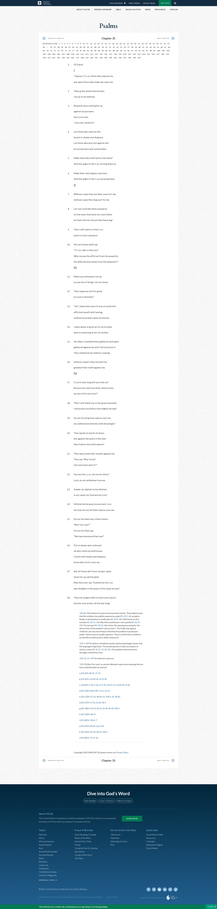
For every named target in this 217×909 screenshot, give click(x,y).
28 (150, 44)
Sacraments (80, 851)
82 (92, 51)
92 (128, 51)
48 (95, 47)
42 (73, 47)
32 (165, 44)
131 (49, 58)
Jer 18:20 (116, 696)
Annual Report (45, 845)
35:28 (83, 738)
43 (77, 47)
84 (99, 51)
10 (84, 44)
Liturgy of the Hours (83, 855)
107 (63, 54)
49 (99, 47)
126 (153, 54)
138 (82, 58)
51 (106, 47)
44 (81, 47)
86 (106, 51)
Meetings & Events (118, 841)
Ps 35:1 (124, 616)
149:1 (116, 708)
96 (143, 51)
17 (109, 44)
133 (58, 58)
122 (134, 54)
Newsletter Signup (154, 845)
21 (124, 44)
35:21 (83, 726)
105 (53, 54)
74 (62, 51)
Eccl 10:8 (117, 685)
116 (105, 54)
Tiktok (176, 889)
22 (128, 44)
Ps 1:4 (89, 679)
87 (110, 51)
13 (95, 44)
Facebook (154, 889)
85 (103, 51)
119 (120, 54)
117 (110, 54)
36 (51, 47)
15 (102, 44)
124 (143, 54)
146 (120, 58)
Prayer (78, 845)
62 (147, 47)
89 (117, 51)
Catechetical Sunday (48, 872)
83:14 (95, 679)
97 (147, 51)
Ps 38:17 (92, 714)
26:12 (98, 708)
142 (101, 58)
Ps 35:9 (114, 619)
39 (62, 47)
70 (47, 51)
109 (72, 54)
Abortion (43, 834)
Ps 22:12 (91, 732)
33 (168, 44)
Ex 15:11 (106, 691)
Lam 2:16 (100, 726)
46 (88, 47)
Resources (151, 838)
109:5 (108, 696)
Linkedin (165, 889)
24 (135, 44)
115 (101, 54)
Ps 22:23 (92, 708)
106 (58, 54)
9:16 (96, 685)
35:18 (84, 708)
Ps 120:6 (91, 720)
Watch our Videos (125, 801)
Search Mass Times (83, 841)
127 (158, 54)
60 (140, 47)
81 (88, 51)
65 (158, 47)
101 (163, 51)
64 (154, 47)
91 (125, 51)
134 (63, 58)
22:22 (98, 702)
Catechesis (44, 868)
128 (162, 54)
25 (139, 44)
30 (157, 44)
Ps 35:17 (136, 622)
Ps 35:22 (99, 625)
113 (91, 54)
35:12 (84, 696)
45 (84, 47)
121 (129, 54)
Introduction (50, 44)
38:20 (98, 696)
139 (86, 58)
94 (136, 51)
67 (165, 47)
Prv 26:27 (108, 685)
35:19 (84, 714)
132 (53, 58)
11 (87, 44)
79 (81, 51)
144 (110, 58)
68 (169, 47)
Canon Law (43, 865)
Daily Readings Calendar (125, 3)
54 (117, 47)
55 (121, 47)
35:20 (83, 720)
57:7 (101, 685)
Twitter (148, 889)
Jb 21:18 (102, 679)
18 (113, 44)
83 (95, 51)
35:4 (84, 673)
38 (58, 47)
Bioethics (43, 861)
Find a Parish (134, 3)
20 (121, 44)
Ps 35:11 (91, 622)
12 (91, 44)
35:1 (83, 643)
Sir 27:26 (126, 685)
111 (82, 54)
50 (103, 47)
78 (77, 51)
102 (168, 51)
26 (143, 44)
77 (73, 51)
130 (44, 58)
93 (132, 51)
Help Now (165, 3)
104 (49, 54)
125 (148, 54)
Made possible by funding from (152, 897)
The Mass (79, 858)
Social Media (152, 848)
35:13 (83, 658)
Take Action (115, 834)
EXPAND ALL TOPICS (47, 880)
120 (124, 54)
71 (51, 51)
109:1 (104, 732)
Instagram (170, 889)
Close (210, 907)
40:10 (110, 708)
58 (132, 47)
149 (134, 58)
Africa (41, 838)
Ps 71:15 (91, 738)
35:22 (84, 732)
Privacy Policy (122, 752)
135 (68, 58)
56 (125, 47)
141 (96, 58)
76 (69, 51)
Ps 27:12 (92, 696)
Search (175, 2)
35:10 (84, 691)
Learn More (132, 818)
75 (66, 51)
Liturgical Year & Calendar (86, 848)
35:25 (83, 664)
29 (154, 44)
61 (143, 47)
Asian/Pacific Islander (48, 851)
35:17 (83, 702)
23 (132, 44)
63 (151, 47)
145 (115, 58)
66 (162, 47)
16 (106, 44)
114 (96, 54)
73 (58, 51)
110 (77, 54)
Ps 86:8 (91, 691)
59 (136, 47)
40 (66, 47)
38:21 (98, 732)
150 (139, 58)
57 (128, 47)
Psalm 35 (85, 613)
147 (124, 58)
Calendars (150, 841)
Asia (41, 848)
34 (44, 47)
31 (161, 44)
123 (139, 54)
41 (69, 47)
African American (46, 841)
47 (92, 47)
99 (154, 51)
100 (158, 51)
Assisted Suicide (46, 855)
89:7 (97, 691)
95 (140, 51)
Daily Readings (116, 3)
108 (68, 54)
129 (167, 54)
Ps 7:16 (90, 685)
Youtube (159, 889)
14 (98, 44)
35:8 (84, 685)
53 (114, 47)
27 (146, 44)
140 (91, 58)
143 (105, 58)
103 (44, 54)
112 (86, 54)
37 (55, 47)
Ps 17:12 (91, 702)
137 (77, 58)
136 (72, 58)
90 (121, 51)
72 (55, 51)
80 (84, 51)
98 (151, 51)
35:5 (84, 679)
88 (114, 51)
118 (115, 54)
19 (117, 44)
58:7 (104, 702)
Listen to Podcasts (106, 801)
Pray (112, 845)
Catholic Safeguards (48, 875)
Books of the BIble (83, 838)
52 (110, 47)
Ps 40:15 (90, 673)
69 (44, 51)
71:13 (97, 673)
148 (129, 58)
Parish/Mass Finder (154, 834)
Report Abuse (149, 3)
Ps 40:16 (91, 726)
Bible (41, 858)
